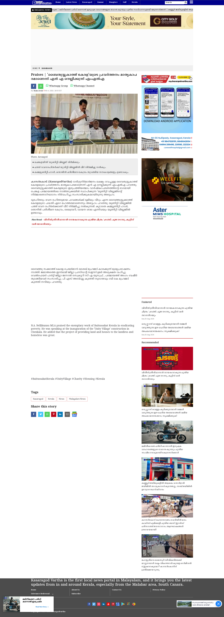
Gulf (124, 2)
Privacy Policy (159, 590)
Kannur (100, 2)
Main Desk (38, 91)
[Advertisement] (109, 47)
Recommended (150, 343)
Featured (147, 302)
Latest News (71, 2)
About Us (76, 590)
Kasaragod (87, 2)
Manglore (113, 2)
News (61, 399)
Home (58, 2)
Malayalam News (77, 399)
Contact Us (116, 590)
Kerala (135, 2)
